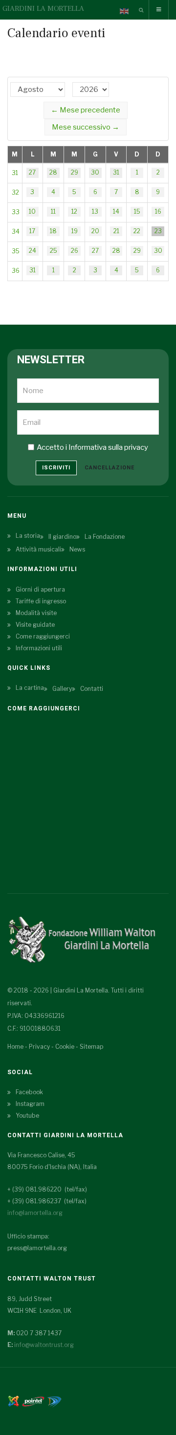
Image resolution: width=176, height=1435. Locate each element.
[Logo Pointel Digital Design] (54, 1400)
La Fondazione (105, 536)
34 (16, 231)
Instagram (30, 1103)
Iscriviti (56, 467)
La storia (28, 535)
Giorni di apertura (40, 589)
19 (74, 231)
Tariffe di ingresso (41, 601)
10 (32, 211)
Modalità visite (36, 613)
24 (32, 250)
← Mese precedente (85, 110)
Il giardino (62, 536)
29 (74, 172)
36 (16, 270)
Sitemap (91, 1046)
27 (32, 172)
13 (95, 211)
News (77, 549)
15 (137, 211)
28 (53, 172)
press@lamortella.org (37, 1248)
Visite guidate (35, 624)
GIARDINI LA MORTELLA (43, 8)
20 (95, 231)
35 (16, 251)
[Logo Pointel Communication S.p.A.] (33, 1400)
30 (95, 172)
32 (15, 192)
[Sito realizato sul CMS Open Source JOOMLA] (13, 1400)
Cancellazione (109, 467)
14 (116, 211)
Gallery (62, 688)
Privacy (39, 1046)
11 (53, 211)
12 (74, 211)
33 (16, 212)
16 (158, 211)
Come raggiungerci (43, 636)
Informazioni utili (39, 648)
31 (15, 173)
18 (53, 231)
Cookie (64, 1046)
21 (116, 231)
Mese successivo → (85, 127)
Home (15, 1046)
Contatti (91, 688)
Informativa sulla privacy (108, 447)
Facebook (29, 1092)
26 (74, 250)
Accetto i (92, 447)
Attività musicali (38, 549)
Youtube (27, 1115)
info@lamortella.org (35, 1212)
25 (53, 250)
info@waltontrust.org (44, 1344)
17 (32, 231)
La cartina (30, 687)
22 (136, 231)
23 (158, 231)
